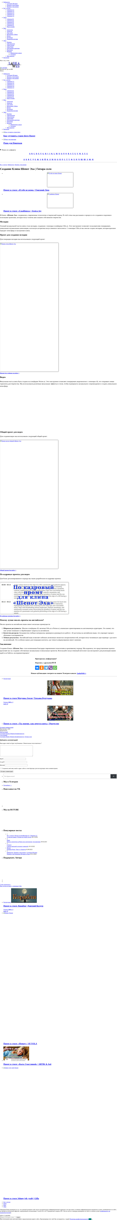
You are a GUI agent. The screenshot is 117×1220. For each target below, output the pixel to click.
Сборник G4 (10, 14)
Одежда (9, 845)
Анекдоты (10, 30)
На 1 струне (6, 8)
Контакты (6, 57)
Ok (90, 1219)
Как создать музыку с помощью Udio (11, 886)
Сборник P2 (10, 20)
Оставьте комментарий (6, 727)
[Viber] (50, 668)
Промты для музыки (13, 5)
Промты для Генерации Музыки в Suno (18, 854)
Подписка (10, 37)
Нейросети (6, 2)
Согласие (13, 54)
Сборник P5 (10, 25)
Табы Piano (10, 47)
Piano (5, 17)
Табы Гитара (10, 45)
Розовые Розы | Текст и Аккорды (16, 849)
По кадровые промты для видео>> (10, 616)
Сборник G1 (10, 10)
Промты (9, 42)
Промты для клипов (13, 6)
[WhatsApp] (55, 668)
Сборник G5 (10, 16)
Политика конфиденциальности (79, 1219)
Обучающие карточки (13, 48)
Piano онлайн (11, 27)
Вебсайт (2, 765)
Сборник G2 (10, 11)
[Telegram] (46, 668)
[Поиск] (113, 776)
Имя (1, 759)
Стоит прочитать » (5, 884)
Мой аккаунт (10, 56)
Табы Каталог (11, 43)
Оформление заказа (16, 53)
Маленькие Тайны (12, 34)
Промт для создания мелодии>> (9, 373)
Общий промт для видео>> (8, 570)
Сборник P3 (10, 22)
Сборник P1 (10, 19)
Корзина (9, 51)
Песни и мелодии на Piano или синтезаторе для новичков (23, 841)
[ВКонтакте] (37, 668)
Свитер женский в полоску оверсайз (17, 846)
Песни (9, 36)
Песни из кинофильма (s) (21, 835)
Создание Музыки (12, 3)
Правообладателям (12, 39)
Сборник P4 (10, 23)
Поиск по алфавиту (9, 150)
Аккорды (9, 31)
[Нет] (92, 1219)
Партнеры (10, 50)
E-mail (2, 762)
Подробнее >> (7, 785)
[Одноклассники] (42, 668)
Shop (4, 40)
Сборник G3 (10, 13)
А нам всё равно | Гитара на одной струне (19, 837)
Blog (4, 28)
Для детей (10, 33)
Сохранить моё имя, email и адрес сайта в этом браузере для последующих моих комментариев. (30, 768)
